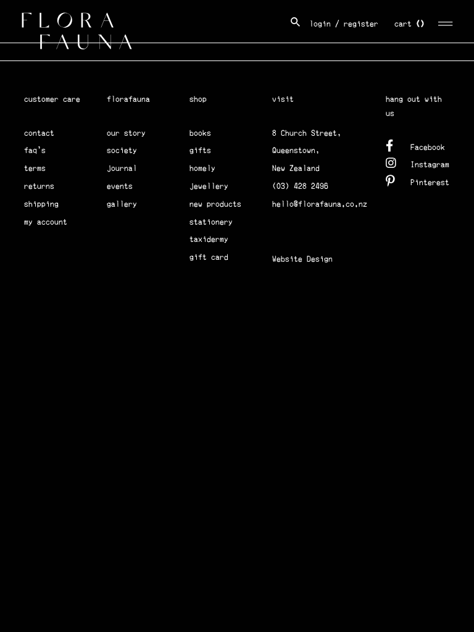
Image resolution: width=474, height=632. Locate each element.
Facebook (427, 147)
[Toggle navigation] (446, 22)
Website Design (302, 259)
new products (215, 204)
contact (39, 133)
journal (122, 168)
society (122, 150)
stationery (211, 222)
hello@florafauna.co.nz (319, 204)
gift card (208, 257)
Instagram (429, 164)
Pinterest (429, 182)
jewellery (208, 186)
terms (35, 168)
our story (126, 133)
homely (202, 168)
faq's (35, 150)
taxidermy (208, 239)
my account (45, 222)
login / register (343, 24)
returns (39, 186)
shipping (41, 204)
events (120, 186)
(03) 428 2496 (300, 186)
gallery (122, 204)
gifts (200, 150)
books (200, 133)
